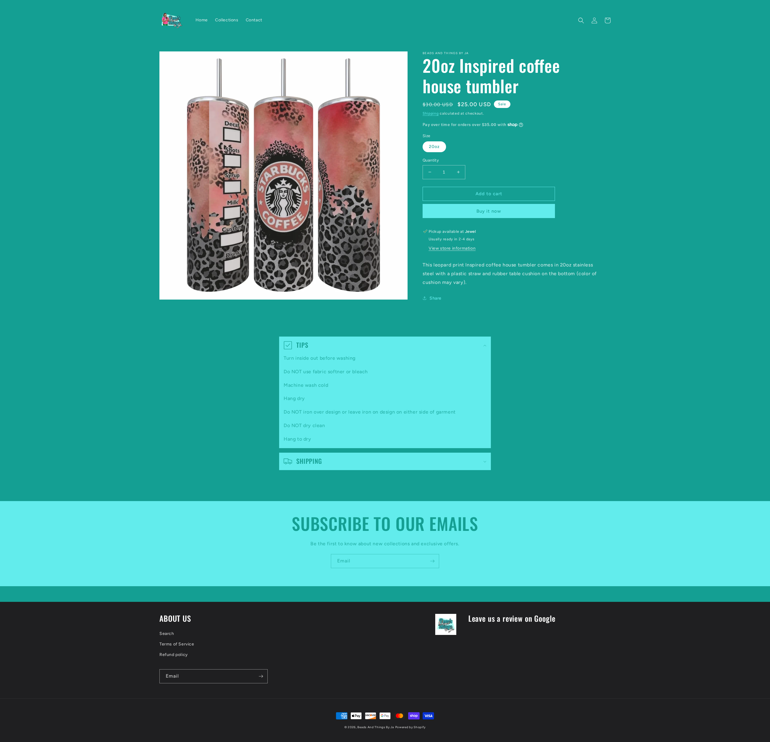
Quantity (431, 160)
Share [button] (436, 298)
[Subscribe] (432, 561)
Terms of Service (176, 644)
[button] (581, 20)
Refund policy (173, 654)
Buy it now (488, 211)
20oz (434, 146)
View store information (452, 248)
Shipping (431, 113)
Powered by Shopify (410, 727)
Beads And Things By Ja (375, 727)
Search (166, 633)
